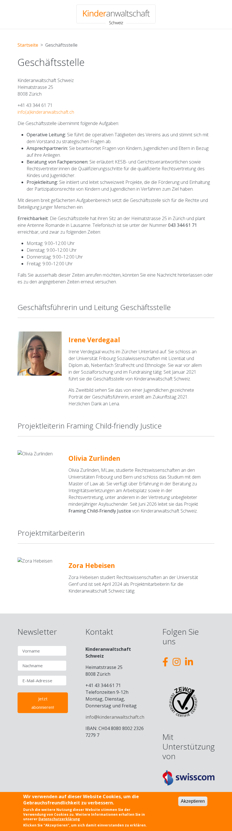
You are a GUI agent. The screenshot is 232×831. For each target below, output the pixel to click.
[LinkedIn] (189, 662)
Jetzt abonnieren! (42, 703)
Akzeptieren (193, 801)
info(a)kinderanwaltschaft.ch (46, 112)
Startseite (28, 45)
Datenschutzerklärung (59, 819)
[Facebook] (165, 662)
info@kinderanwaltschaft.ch (114, 717)
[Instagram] (177, 662)
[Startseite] (116, 14)
